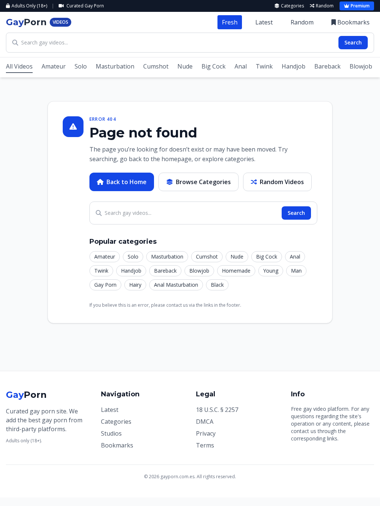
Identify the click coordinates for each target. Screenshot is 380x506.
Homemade (236, 270)
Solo (81, 66)
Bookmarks (353, 22)
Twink (264, 66)
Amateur (54, 66)
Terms (205, 445)
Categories (292, 6)
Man (296, 270)
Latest (264, 22)
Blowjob (361, 66)
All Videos (19, 66)
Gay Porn (105, 284)
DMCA (204, 421)
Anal (241, 66)
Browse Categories (203, 182)
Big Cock (214, 66)
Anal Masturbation (176, 284)
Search (353, 42)
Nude (185, 66)
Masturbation (115, 66)
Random (325, 6)
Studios (111, 433)
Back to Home (127, 182)
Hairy (135, 284)
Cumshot (155, 66)
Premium (360, 6)
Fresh (230, 22)
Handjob (293, 66)
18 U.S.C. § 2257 (217, 410)
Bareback (327, 66)
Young (270, 270)
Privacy (206, 433)
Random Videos (282, 182)
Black (217, 284)
